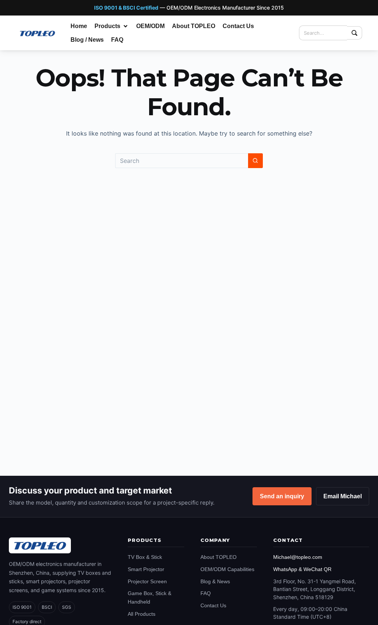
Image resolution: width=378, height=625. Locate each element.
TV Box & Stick (145, 557)
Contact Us (213, 605)
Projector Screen (147, 581)
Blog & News (215, 581)
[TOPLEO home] (40, 545)
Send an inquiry (282, 496)
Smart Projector (146, 569)
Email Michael (342, 496)
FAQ (205, 593)
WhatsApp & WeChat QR (302, 569)
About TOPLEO (218, 557)
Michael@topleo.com (297, 557)
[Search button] (255, 160)
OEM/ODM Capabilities (227, 569)
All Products (141, 614)
